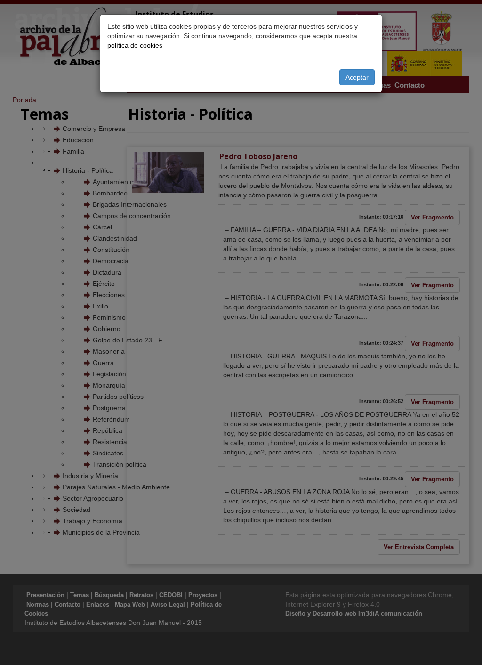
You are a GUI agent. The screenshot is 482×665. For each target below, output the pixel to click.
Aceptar (357, 77)
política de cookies (134, 45)
